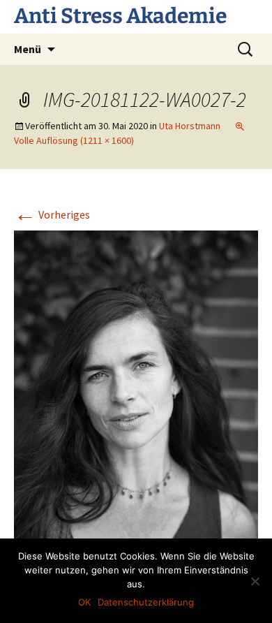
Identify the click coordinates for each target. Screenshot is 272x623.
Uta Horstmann (189, 125)
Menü (27, 49)
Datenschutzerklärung (146, 602)
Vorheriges (52, 214)
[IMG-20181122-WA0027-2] (136, 390)
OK (84, 602)
